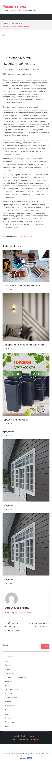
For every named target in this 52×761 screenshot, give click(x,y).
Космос (8, 685)
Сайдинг (8, 505)
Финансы (8, 726)
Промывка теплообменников (21, 285)
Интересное (10, 673)
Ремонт (8, 702)
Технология (9, 722)
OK (30, 758)
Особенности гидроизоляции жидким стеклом (11, 626)
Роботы (8, 710)
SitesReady (24, 69)
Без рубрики (10, 657)
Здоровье (8, 665)
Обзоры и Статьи (12, 697)
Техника (8, 718)
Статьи (7, 714)
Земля (7, 669)
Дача (7, 661)
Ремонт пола (14, 6)
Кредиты (8, 431)
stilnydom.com (25, 236)
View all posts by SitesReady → (20, 613)
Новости (8, 693)
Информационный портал (15, 677)
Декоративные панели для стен (23, 344)
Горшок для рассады (16, 419)
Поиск (5, 645)
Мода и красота (11, 689)
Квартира (8, 681)
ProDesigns (33, 739)
